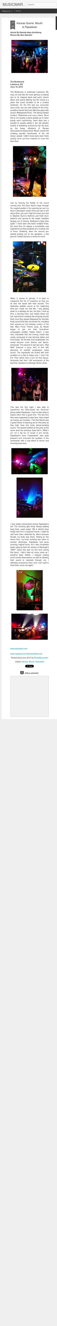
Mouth (31, 661)
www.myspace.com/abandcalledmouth (26, 653)
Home (18, 10)
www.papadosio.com (19, 648)
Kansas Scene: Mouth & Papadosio (30, 25)
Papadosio (39, 661)
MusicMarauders (41, 657)
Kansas (25, 661)
